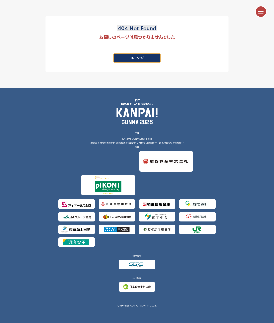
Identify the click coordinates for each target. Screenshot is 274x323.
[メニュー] (261, 11)
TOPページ (137, 58)
